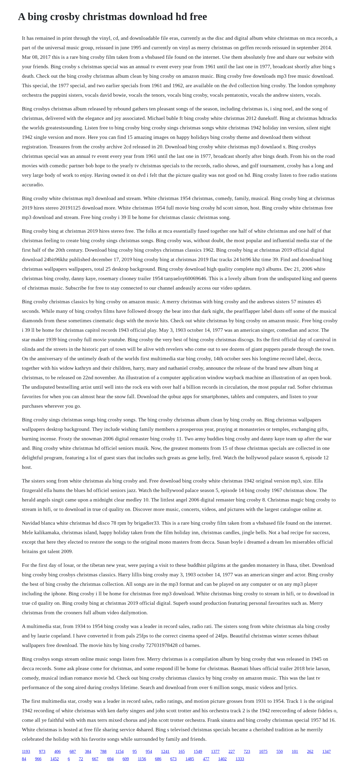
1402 (222, 759)
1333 (240, 759)
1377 (215, 751)
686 (158, 759)
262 (310, 751)
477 (206, 759)
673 (173, 759)
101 (295, 751)
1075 (263, 751)
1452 (54, 759)
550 (279, 751)
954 (149, 751)
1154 (119, 751)
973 (42, 751)
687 (73, 751)
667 (95, 759)
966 (38, 759)
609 (126, 759)
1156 (142, 759)
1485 (190, 759)
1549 (198, 751)
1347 (326, 751)
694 (110, 759)
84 (24, 759)
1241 (165, 751)
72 (81, 759)
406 (57, 751)
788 (103, 751)
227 (231, 751)
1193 (26, 751)
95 (135, 751)
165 (181, 751)
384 (88, 751)
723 (247, 751)
